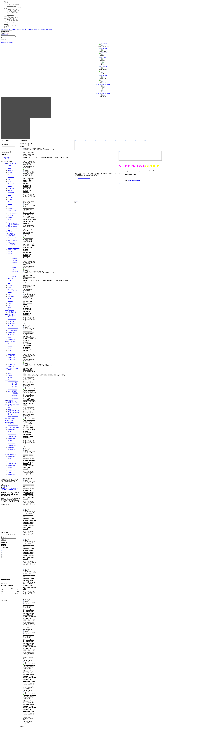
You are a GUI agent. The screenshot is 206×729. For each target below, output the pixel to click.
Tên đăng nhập (5, 144)
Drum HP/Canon (12, 234)
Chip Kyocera (15, 271)
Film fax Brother (11, 334)
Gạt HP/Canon (11, 244)
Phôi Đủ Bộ (10, 278)
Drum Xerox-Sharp (14, 387)
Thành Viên (6, 16)
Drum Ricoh (14, 383)
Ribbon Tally (11, 321)
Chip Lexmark (15, 265)
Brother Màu (11, 188)
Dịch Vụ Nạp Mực (11, 22)
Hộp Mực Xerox (11, 354)
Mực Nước (10, 231)
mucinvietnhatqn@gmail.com (134, 180)
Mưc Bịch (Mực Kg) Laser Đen (13, 225)
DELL (9, 206)
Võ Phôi (10, 280)
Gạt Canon (14, 390)
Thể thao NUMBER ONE (12, 12)
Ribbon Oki (10, 316)
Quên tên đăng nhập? (8, 158)
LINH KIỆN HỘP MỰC (9, 233)
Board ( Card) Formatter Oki (13, 413)
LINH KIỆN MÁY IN (9, 289)
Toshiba (10, 217)
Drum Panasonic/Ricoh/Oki (12, 243)
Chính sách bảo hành (11, 25)
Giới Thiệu (6, 2)
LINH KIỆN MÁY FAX (9, 310)
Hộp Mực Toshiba (12, 359)
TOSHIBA (10, 371)
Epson (9, 337)
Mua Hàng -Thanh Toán (9, 18)
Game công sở (10, 15)
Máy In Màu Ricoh (12, 449)
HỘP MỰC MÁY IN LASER (10, 163)
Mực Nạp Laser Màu (12, 226)
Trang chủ (6, 1)
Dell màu (10, 208)
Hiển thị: (22, 145)
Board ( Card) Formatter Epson (13, 411)
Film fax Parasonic (13, 330)
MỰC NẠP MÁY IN (9, 222)
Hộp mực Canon (12, 355)
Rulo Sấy (10, 294)
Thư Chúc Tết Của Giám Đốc (13, 10)
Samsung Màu (11, 174)
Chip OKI (14, 267)
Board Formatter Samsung (14, 414)
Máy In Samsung (12, 436)
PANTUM (10, 219)
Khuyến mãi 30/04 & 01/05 (13, 4)
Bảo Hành (6, 24)
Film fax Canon (11, 339)
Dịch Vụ (5, 21)
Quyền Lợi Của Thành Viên (13, 17)
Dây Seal (10, 287)
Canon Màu (10, 170)
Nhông (9, 303)
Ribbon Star (11, 325)
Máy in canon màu (12, 434)
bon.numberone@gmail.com (7, 42)
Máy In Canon (11, 431)
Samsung (10, 172)
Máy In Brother (11, 443)
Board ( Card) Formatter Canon (13, 409)
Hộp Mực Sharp (11, 364)
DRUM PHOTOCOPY (13, 381)
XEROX (10, 377)
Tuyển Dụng (6, 26)
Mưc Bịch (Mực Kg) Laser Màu (13, 229)
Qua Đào (10, 298)
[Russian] (34, 29)
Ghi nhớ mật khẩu (5, 152)
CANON (10, 373)
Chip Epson (14, 274)
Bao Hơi (10, 285)
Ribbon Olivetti (11, 323)
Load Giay (10, 301)
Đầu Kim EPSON (12, 401)
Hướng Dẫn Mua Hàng (12, 19)
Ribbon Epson (11, 315)
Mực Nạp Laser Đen (12, 223)
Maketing (9, 13)
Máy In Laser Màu (12, 474)
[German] (15, 29)
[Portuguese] (27, 29)
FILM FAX (7, 330)
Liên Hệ (5, 27)
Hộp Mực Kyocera (12, 366)
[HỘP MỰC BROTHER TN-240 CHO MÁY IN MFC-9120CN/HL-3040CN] (10, 499)
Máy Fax (10, 452)
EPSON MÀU (11, 192)
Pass (9, 283)
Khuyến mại (6, 3)
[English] (3, 29)
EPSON (10, 190)
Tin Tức (5, 8)
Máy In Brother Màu (12, 445)
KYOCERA (10, 215)
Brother (10, 186)
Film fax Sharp (11, 332)
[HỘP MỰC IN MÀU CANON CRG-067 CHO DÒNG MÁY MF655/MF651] (10, 479)
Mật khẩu (4, 148)
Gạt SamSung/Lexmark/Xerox (13, 247)
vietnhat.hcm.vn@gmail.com (84, 178)
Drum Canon (15, 382)
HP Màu (10, 165)
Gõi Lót (9, 305)
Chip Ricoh (14, 276)
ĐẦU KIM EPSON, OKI (9, 400)
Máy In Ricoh (11, 447)
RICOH (9, 369)
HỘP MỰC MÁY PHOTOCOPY (11, 353)
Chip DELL (14, 269)
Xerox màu (15, 183)
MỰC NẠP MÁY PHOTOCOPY (11, 368)
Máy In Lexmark (11, 438)
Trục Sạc (10, 253)
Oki (9, 201)
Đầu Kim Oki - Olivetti (13, 402)
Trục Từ (10, 251)
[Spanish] (41, 29)
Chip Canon (14, 258)
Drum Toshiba (15, 384)
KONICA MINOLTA (12, 210)
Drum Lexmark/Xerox (13, 237)
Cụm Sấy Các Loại (9, 420)
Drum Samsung (11, 235)
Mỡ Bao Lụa (11, 307)
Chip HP (14, 256)
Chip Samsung (15, 260)
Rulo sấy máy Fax (12, 312)
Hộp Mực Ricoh (11, 357)
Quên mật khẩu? (7, 157)
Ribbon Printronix (12, 319)
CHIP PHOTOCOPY (12, 391)
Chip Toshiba (15, 398)
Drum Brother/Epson (12, 240)
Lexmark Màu (11, 177)
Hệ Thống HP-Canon (13, 425)
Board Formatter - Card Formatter (12, 404)
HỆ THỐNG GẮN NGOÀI (10, 422)
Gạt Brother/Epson (12, 249)
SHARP (10, 375)
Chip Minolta (14, 395)
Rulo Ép (10, 292)
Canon (9, 168)
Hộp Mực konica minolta (13, 362)
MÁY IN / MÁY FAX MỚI (10, 427)
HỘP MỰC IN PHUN (9, 341)
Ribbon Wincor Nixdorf (13, 328)
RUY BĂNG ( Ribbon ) (9, 314)
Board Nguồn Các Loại (10, 418)
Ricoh (9, 195)
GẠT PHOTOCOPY (12, 389)
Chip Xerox (14, 262)
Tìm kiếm (3, 39)
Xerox (9, 181)
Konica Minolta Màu (12, 213)
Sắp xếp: (22, 143)
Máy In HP (17, 427)
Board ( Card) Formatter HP (13, 406)
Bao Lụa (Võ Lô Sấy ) (13, 291)
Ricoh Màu (10, 197)
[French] (9, 29)
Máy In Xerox (11, 440)
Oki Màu (10, 204)
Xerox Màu (10, 183)
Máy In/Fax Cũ (8, 454)
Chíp (9, 256)
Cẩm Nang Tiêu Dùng (12, 9)
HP (17, 163)
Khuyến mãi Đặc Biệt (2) (15, 7)
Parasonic (10, 199)
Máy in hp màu (11, 429)
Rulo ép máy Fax (12, 311)
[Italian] (20, 29)
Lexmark (10, 179)
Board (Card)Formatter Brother (13, 416)
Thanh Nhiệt (11, 296)
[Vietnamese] (48, 29)
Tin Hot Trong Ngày (11, 11)
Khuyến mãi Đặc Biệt (11, 6)
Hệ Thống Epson (12, 423)
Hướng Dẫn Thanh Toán (12, 20)
